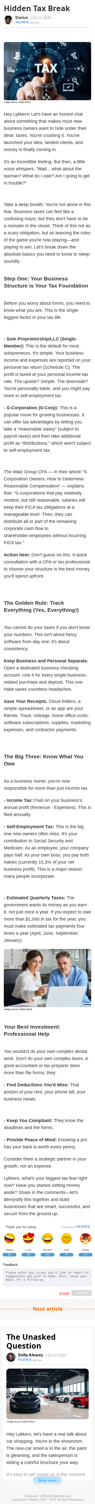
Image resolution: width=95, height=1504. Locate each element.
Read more (47, 1480)
